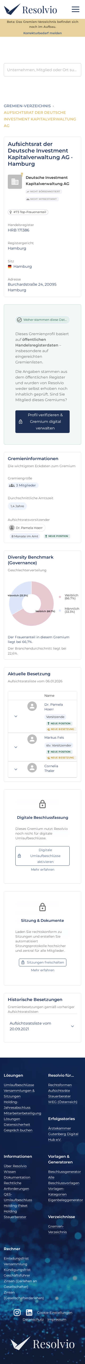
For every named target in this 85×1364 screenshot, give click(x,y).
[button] (75, 9)
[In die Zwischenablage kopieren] (74, 707)
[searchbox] (42, 69)
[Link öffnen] (69, 707)
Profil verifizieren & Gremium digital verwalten (45, 421)
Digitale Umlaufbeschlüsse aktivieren (45, 856)
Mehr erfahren (42, 869)
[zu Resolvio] (30, 9)
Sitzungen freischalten (45, 962)
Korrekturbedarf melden (42, 33)
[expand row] (16, 716)
